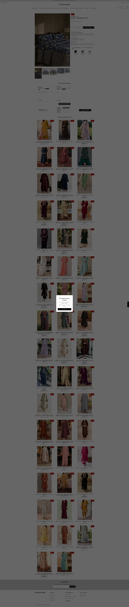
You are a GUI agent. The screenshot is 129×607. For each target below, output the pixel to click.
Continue (64, 309)
